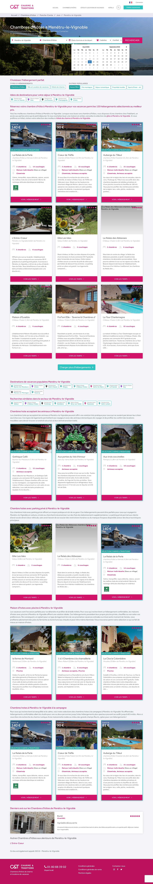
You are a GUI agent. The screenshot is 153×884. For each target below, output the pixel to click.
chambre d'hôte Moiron (67, 158)
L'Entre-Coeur (19, 238)
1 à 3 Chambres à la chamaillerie (74, 658)
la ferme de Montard (22, 658)
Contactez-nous (118, 866)
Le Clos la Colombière (114, 658)
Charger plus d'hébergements (75, 367)
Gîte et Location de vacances (38, 87)
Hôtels (111, 8)
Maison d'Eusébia (21, 317)
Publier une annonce (133, 7)
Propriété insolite (118, 87)
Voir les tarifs (30, 279)
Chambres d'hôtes (69, 8)
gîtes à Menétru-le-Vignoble (118, 116)
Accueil (55, 8)
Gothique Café (20, 456)
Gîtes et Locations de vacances (92, 8)
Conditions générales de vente (90, 869)
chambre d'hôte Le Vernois (22, 158)
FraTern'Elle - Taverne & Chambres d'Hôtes (79, 317)
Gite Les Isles (64, 238)
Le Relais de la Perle (22, 155)
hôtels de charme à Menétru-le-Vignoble (73, 118)
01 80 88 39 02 (56, 866)
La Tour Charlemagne (114, 317)
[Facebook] (117, 869)
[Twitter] (121, 869)
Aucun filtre (74, 87)
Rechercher (132, 40)
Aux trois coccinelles (113, 456)
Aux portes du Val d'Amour (71, 456)
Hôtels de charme (58, 87)
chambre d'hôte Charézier (113, 158)
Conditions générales (86, 866)
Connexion (139, 2)
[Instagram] (114, 869)
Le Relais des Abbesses (115, 238)
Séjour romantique (102, 87)
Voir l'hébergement (30, 199)
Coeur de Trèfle (66, 155)
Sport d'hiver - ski (134, 87)
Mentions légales (84, 873)
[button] (130, 2)
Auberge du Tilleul (112, 155)
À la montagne (87, 87)
